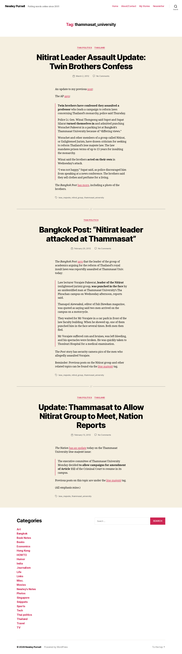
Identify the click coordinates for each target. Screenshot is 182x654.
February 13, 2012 (82, 435)
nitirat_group (77, 197)
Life (19, 572)
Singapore (23, 597)
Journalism (24, 567)
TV (18, 627)
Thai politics (84, 48)
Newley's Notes (26, 589)
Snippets (22, 601)
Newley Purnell (15, 6)
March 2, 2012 (82, 76)
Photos (21, 593)
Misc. (20, 580)
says (67, 96)
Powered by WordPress (56, 647)
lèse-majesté (105, 366)
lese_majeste (65, 197)
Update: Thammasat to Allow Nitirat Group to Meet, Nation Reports (91, 416)
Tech (20, 610)
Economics (23, 546)
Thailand (99, 48)
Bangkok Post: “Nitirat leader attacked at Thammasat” (91, 234)
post (89, 89)
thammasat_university (94, 197)
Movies (21, 584)
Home (115, 6)
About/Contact (128, 6)
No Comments (102, 76)
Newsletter (158, 6)
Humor (21, 559)
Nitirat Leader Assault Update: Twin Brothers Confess (90, 61)
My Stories (144, 6)
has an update (77, 448)
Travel (21, 623)
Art (19, 529)
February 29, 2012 (82, 248)
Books (21, 542)
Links (20, 576)
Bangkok (22, 533)
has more (83, 185)
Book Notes (24, 537)
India (20, 563)
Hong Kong (23, 550)
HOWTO (22, 555)
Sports (21, 606)
